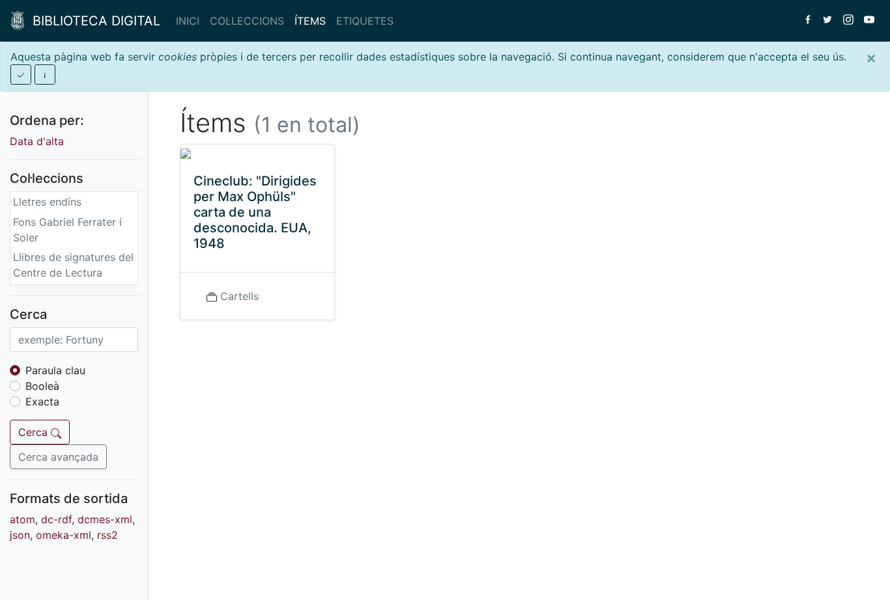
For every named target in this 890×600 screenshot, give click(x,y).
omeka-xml (63, 534)
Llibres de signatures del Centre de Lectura (73, 265)
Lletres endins (47, 201)
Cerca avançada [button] (58, 456)
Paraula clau (55, 370)
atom (22, 519)
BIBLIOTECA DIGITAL (92, 21)
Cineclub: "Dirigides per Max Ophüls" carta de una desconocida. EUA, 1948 (255, 212)
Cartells (239, 296)
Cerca (34, 432)
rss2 (107, 534)
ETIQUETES (365, 20)
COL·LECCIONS (247, 20)
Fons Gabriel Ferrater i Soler (67, 229)
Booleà (42, 385)
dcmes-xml (105, 519)
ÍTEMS (310, 20)
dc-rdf (56, 519)
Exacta (42, 401)
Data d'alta (37, 141)
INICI (187, 20)
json (20, 534)
